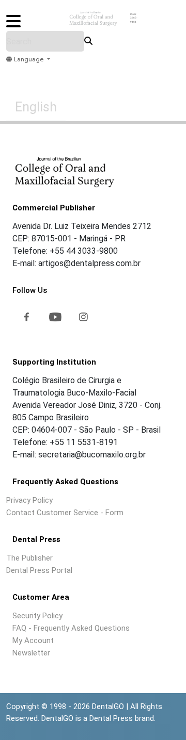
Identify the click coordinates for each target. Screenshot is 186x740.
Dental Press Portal (39, 570)
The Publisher (29, 558)
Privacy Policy (29, 500)
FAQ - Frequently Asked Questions (71, 628)
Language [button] (28, 59)
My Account (33, 640)
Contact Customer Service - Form (64, 512)
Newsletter (31, 652)
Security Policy (37, 615)
